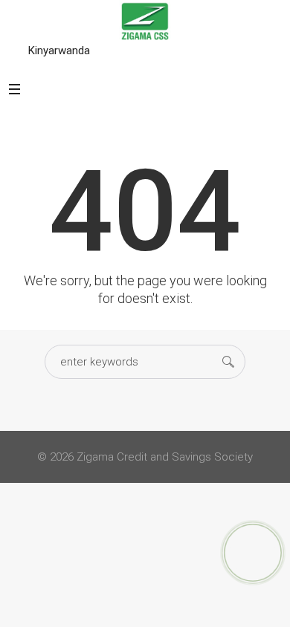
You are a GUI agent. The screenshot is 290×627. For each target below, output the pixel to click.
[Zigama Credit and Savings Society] (145, 21)
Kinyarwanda (59, 50)
